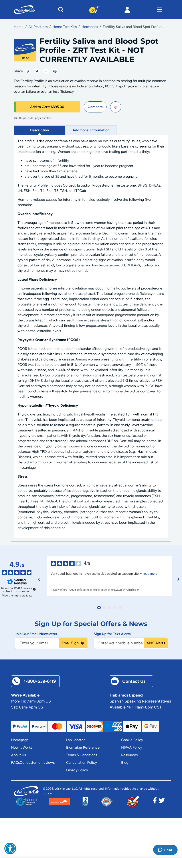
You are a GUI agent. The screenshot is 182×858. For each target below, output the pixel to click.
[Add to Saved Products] (115, 106)
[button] (10, 848)
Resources (129, 755)
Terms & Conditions (81, 755)
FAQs (15, 762)
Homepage (20, 740)
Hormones (89, 27)
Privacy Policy (77, 770)
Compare (95, 107)
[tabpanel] (91, 336)
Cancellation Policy (81, 762)
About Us (18, 755)
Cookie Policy (132, 740)
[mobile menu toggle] (160, 9)
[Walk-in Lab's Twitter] (162, 801)
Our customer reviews (37, 762)
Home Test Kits (64, 27)
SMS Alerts (156, 643)
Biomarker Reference (83, 747)
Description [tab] (39, 130)
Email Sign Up (73, 643)
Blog (124, 762)
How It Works (21, 747)
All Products (37, 27)
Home (19, 27)
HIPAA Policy (131, 747)
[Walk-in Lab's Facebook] (155, 801)
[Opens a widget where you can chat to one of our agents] (165, 850)
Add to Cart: (47, 107)
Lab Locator (75, 740)
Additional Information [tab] (91, 130)
